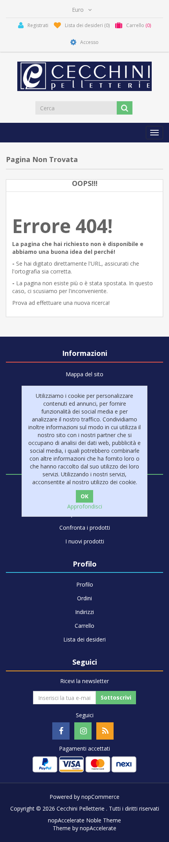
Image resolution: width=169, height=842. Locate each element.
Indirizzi (84, 612)
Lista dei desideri (84, 639)
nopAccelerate (98, 828)
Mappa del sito (84, 374)
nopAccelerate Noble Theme (84, 820)
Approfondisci (84, 506)
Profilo (84, 584)
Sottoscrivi (116, 697)
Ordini (84, 598)
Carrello (84, 625)
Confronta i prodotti (84, 527)
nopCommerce (100, 796)
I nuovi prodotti (84, 541)
